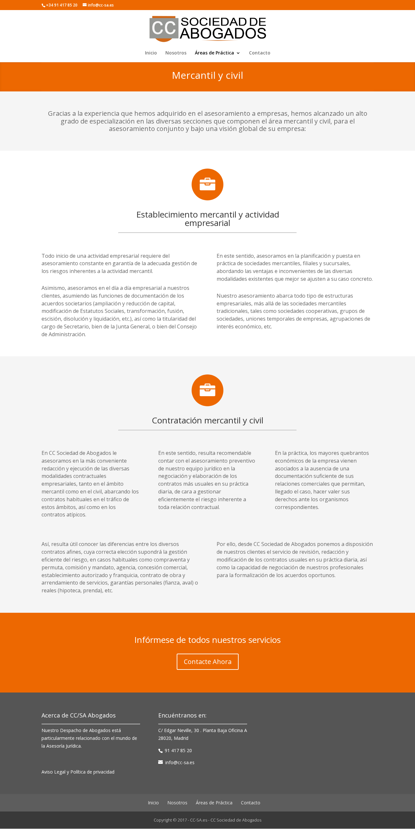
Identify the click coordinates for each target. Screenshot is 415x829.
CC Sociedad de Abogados (235, 820)
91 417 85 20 (178, 750)
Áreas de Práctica (214, 53)
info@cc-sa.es (180, 762)
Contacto (259, 53)
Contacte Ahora (207, 661)
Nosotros (175, 53)
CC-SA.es (198, 820)
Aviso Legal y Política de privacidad (78, 772)
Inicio (151, 53)
